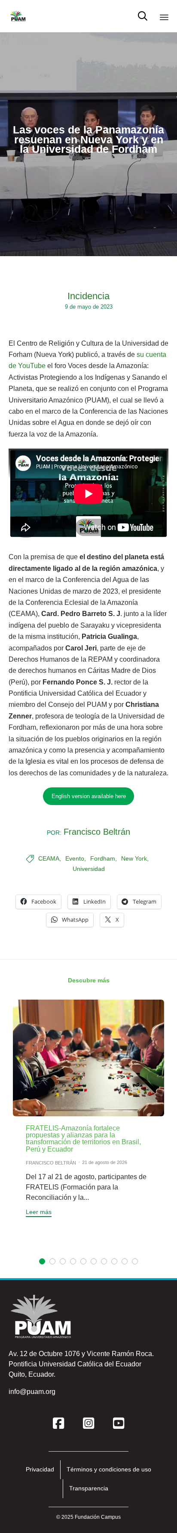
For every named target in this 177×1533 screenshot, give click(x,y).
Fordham (102, 858)
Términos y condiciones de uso (109, 1469)
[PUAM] (18, 16)
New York (134, 858)
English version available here (89, 796)
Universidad (89, 868)
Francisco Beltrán (97, 831)
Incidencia (88, 296)
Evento (74, 858)
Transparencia (88, 1488)
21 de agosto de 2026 (104, 1162)
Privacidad (40, 1469)
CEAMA (48, 858)
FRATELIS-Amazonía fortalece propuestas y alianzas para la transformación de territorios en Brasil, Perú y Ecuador (83, 1138)
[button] (39, 1212)
